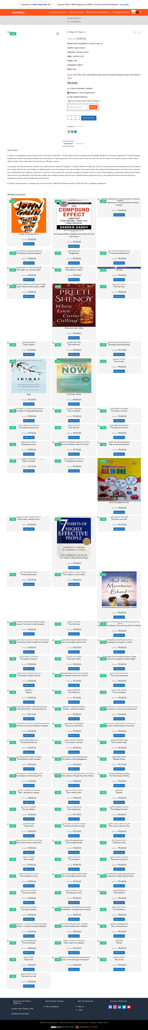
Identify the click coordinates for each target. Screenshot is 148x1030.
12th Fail (119, 270)
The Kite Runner (119, 909)
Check (93, 107)
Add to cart (88, 118)
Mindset (119, 792)
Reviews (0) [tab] (80, 144)
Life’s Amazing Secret (119, 926)
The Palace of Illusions (28, 659)
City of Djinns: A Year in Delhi (74, 574)
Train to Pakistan (74, 411)
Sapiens (29, 692)
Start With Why (74, 345)
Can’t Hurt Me (74, 428)
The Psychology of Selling (119, 776)
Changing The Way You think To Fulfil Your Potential (28, 642)
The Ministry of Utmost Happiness (28, 253)
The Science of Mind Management (74, 759)
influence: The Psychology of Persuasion (74, 960)
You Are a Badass (28, 809)
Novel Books (76, 22)
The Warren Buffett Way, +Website (74, 926)
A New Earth (29, 826)
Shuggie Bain (74, 253)
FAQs (80, 1010)
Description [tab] (68, 144)
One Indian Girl (73, 692)
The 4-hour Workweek (119, 675)
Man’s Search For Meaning (74, 943)
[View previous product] (135, 32)
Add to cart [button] (29, 244)
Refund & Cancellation (48, 1023)
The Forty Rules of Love (29, 876)
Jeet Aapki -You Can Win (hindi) (28, 270)
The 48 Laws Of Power (119, 428)
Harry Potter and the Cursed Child (28, 843)
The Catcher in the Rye (74, 742)
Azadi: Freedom (28, 345)
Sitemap (93, 1023)
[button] (58, 34)
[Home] (68, 22)
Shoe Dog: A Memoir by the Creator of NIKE (29, 287)
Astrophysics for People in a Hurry (119, 642)
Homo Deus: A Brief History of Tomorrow (119, 726)
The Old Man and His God (28, 428)
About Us (81, 1006)
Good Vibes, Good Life (119, 859)
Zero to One (119, 960)
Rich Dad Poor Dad (29, 976)
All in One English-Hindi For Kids (74, 642)
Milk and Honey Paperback (119, 444)
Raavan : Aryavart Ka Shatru (74, 709)
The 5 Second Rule (29, 893)
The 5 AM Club (74, 624)
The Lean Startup (119, 692)
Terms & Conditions (67, 1023)
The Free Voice (119, 287)
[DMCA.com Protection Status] (56, 1027)
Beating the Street (29, 444)
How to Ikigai (29, 859)
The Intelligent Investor (119, 809)
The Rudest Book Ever (29, 742)
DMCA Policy (103, 1023)
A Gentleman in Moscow (74, 461)
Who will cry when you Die (119, 826)
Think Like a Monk (74, 659)
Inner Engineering (74, 809)
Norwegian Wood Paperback (119, 345)
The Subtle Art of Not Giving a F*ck (29, 776)
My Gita (119, 943)
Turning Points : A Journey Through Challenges (28, 926)
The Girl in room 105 (119, 519)
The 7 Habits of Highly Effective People (74, 558)
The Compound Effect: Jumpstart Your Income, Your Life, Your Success (74, 235)
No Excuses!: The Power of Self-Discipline (28, 624)
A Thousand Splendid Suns (119, 253)
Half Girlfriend (119, 893)
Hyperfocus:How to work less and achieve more (119, 709)
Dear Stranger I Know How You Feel (74, 675)
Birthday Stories (119, 759)
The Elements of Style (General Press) (119, 876)
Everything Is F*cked (74, 893)
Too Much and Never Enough (74, 826)
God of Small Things (119, 742)
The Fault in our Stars (119, 411)
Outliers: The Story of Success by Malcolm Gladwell (28, 726)
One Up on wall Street (74, 726)
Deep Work (29, 960)
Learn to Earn (119, 361)
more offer (124, 4)
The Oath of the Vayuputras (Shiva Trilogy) (119, 659)
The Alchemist (74, 859)
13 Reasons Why (119, 843)
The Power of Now (74, 394)
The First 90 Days (28, 943)
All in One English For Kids (119, 502)
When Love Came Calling (74, 328)
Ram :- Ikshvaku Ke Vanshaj (29, 792)
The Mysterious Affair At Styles (28, 759)
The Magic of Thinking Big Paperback (29, 411)
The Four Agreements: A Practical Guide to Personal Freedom (119, 204)
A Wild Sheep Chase (29, 574)
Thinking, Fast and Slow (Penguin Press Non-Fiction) (73, 776)
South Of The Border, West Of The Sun (74, 444)
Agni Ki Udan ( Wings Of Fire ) (29, 519)
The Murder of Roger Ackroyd (29, 675)
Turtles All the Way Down (29, 234)
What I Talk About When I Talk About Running (29, 709)
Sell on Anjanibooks (52, 1006)
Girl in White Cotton (74, 792)
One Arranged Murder (74, 843)
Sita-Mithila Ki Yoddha (74, 270)
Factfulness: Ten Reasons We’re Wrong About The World (119, 625)
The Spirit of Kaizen (29, 909)
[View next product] (139, 32)
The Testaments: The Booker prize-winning (74, 909)
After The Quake (29, 461)
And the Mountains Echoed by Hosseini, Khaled (119, 607)
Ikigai (29, 394)
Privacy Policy (82, 1023)
